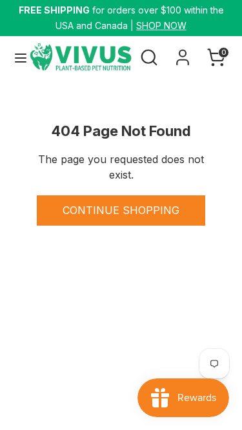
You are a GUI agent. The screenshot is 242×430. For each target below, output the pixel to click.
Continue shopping (121, 210)
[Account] (183, 52)
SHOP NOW (161, 25)
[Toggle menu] (15, 57)
